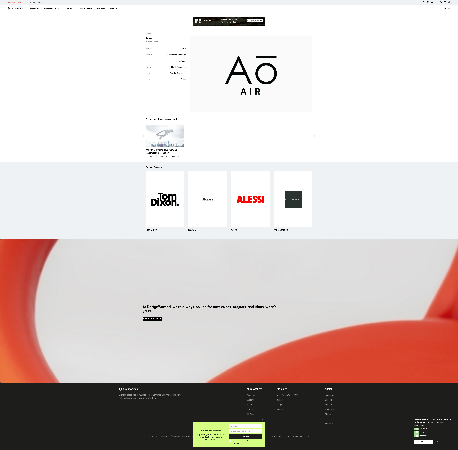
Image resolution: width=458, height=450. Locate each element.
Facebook (329, 409)
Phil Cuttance (281, 229)
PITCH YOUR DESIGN (15, 2)
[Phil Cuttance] (293, 199)
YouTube (329, 424)
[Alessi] (250, 199)
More (148, 73)
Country (149, 49)
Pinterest (329, 414)
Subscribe (251, 400)
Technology (163, 156)
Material (149, 67)
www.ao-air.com (152, 41)
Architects (281, 409)
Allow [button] (423, 442)
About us (251, 395)
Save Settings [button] (443, 442)
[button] (416, 429)
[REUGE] (207, 199)
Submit (250, 404)
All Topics (251, 414)
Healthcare (150, 156)
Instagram (329, 395)
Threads (328, 404)
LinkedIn (328, 400)
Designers (280, 404)
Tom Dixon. (152, 229)
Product (149, 55)
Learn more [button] (419, 425)
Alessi (234, 229)
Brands (279, 400)
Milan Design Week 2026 (287, 395)
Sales (148, 79)
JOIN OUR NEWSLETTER (36, 2)
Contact (250, 409)
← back (148, 33)
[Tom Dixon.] (165, 199)
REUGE (192, 229)
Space (148, 61)
